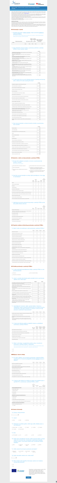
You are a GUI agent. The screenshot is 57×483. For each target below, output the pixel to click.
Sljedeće (28, 477)
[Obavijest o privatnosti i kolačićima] (56, 481)
